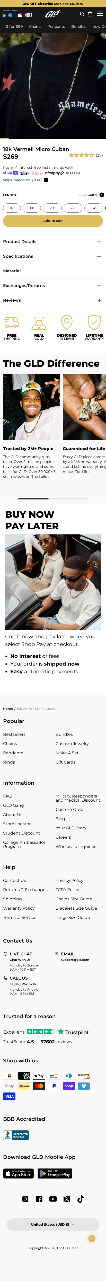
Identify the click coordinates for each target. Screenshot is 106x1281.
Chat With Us (20, 959)
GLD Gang (13, 805)
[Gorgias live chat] (91, 1238)
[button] (82, 13)
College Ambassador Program (24, 844)
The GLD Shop (67, 1248)
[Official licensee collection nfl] (4, 15)
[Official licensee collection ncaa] (10, 15)
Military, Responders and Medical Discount (78, 798)
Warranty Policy (19, 908)
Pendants (13, 752)
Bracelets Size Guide (76, 908)
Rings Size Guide (73, 917)
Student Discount (21, 833)
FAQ (7, 796)
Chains (10, 743)
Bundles (64, 734)
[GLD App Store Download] (18, 1174)
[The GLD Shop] (53, 14)
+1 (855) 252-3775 (23, 984)
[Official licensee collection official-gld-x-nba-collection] (28, 15)
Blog (60, 818)
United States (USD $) (50, 1224)
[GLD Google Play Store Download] (55, 1174)
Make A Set (67, 752)
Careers (63, 837)
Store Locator (17, 823)
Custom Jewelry (72, 743)
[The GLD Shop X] (67, 1199)
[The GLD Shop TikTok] (81, 1199)
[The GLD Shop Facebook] (39, 1199)
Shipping (12, 899)
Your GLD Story (71, 828)
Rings (9, 762)
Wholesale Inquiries (76, 846)
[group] (53, 3)
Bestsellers (14, 734)
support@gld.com (75, 959)
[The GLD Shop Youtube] (53, 1199)
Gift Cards (65, 762)
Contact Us (14, 880)
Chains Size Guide (74, 899)
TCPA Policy (67, 889)
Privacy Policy (69, 880)
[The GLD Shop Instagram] (25, 1199)
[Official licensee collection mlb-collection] (19, 15)
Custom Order (70, 809)
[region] (53, 436)
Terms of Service (20, 917)
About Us (12, 814)
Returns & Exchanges (25, 889)
